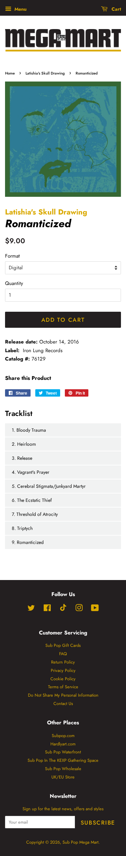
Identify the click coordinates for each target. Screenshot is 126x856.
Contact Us (63, 703)
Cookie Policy (63, 679)
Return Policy (63, 662)
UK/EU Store (63, 777)
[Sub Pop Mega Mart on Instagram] (79, 609)
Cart (115, 9)
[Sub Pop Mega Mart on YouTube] (95, 609)
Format (12, 256)
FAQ (63, 654)
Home (10, 73)
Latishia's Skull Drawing (45, 73)
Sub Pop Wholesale (63, 768)
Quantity (14, 283)
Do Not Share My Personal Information (63, 695)
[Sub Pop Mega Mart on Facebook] (47, 609)
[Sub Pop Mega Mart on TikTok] (63, 609)
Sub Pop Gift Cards (63, 645)
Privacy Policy (63, 670)
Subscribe (98, 823)
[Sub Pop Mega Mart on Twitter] (31, 609)
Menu (20, 9)
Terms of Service (63, 687)
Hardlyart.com (63, 744)
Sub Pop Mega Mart (80, 842)
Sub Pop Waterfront (63, 752)
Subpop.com (63, 735)
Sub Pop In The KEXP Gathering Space (63, 760)
